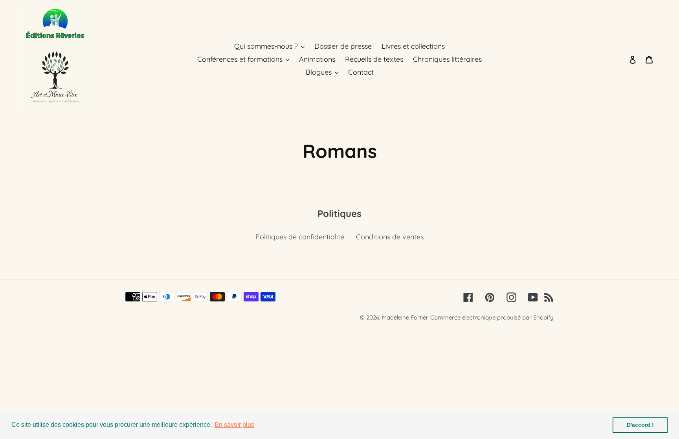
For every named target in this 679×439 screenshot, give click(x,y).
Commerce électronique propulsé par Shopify (492, 317)
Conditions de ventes (390, 236)
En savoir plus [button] (234, 424)
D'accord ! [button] (640, 425)
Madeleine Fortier (405, 317)
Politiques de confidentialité (299, 236)
